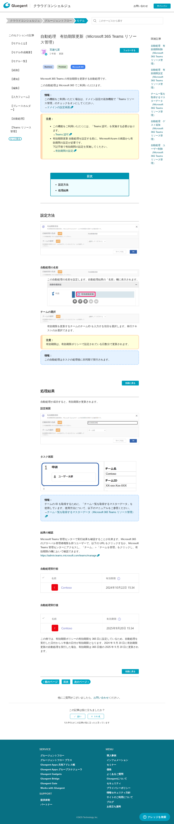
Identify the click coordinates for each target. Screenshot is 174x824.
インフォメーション (117, 760)
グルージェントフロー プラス (56, 760)
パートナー (46, 804)
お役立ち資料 (114, 806)
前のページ (51, 681)
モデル (81, 20)
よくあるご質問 (115, 774)
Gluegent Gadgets (51, 774)
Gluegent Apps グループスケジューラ (61, 769)
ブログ (110, 802)
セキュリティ (114, 783)
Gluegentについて (117, 778)
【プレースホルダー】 (20, 107)
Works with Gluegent (52, 788)
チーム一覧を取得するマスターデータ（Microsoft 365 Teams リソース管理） (158, 104)
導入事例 (111, 755)
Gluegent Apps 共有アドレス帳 (57, 764)
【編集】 (15, 88)
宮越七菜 (55, 49)
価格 (109, 769)
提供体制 (45, 800)
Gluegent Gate (48, 783)
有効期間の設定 (64, 150)
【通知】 (15, 79)
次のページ (80, 681)
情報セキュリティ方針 (118, 792)
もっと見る (15, 139)
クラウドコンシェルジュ (25, 20)
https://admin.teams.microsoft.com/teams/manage (68, 555)
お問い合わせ (141, 6)
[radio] (77, 716)
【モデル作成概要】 (21, 52)
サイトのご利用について (120, 797)
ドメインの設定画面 (58, 107)
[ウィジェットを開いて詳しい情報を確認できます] (154, 817)
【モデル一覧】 (19, 61)
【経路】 (15, 70)
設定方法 (63, 184)
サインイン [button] (162, 6)
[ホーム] (15, 6)
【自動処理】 (18, 118)
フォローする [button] (129, 50)
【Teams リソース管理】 (20, 129)
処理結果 (63, 190)
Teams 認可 (62, 134)
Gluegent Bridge (49, 778)
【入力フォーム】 (20, 96)
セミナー (111, 764)
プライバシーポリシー (118, 788)
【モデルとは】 (19, 43)
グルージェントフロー (58, 20)
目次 (65, 681)
